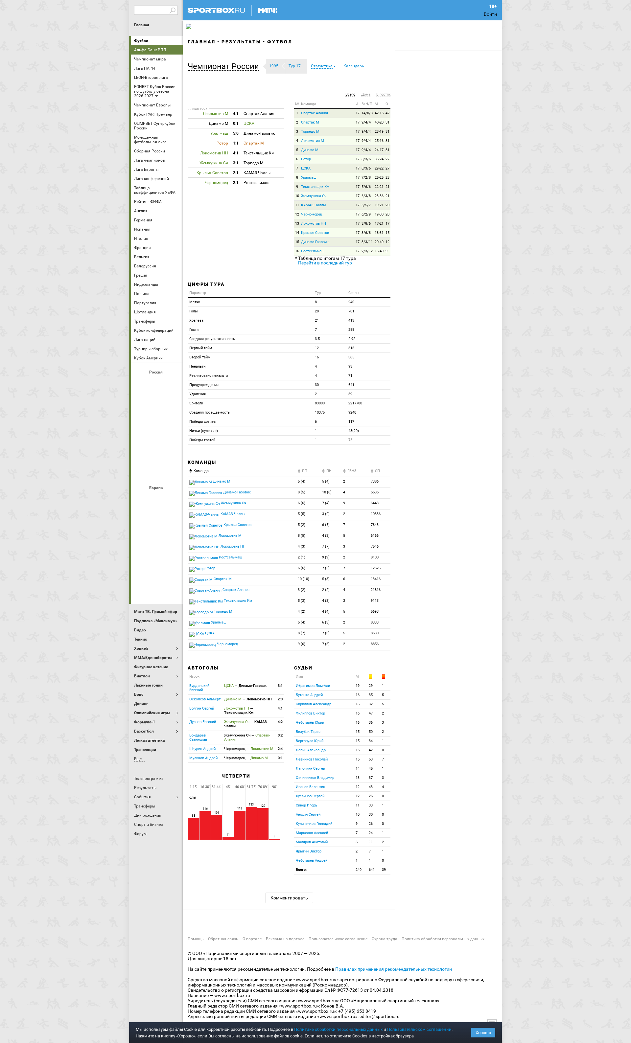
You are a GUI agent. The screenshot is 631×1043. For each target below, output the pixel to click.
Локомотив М (312, 141)
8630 (375, 633)
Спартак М (310, 122)
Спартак (157, 454)
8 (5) (301, 492)
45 (371, 768)
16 (297, 251)
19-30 (379, 214)
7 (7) (326, 546)
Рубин (141, 454)
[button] (225, 66)
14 (297, 233)
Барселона (141, 517)
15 (387, 233)
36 (371, 722)
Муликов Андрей (203, 758)
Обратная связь (223, 939)
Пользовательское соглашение (338, 939)
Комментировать (289, 897)
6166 (375, 535)
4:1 (280, 708)
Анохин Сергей (308, 814)
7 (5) (326, 568)
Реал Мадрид (141, 570)
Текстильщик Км (315, 187)
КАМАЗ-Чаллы (313, 205)
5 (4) (301, 481)
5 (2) (301, 525)
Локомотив (172, 419)
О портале (252, 939)
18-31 (379, 233)
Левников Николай (312, 759)
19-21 (379, 205)
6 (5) (326, 525)
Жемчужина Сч (313, 196)
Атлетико (157, 499)
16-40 (379, 251)
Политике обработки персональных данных (338, 1029)
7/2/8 (366, 177)
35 (371, 695)
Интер (172, 517)
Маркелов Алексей (312, 833)
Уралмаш (308, 177)
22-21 (379, 187)
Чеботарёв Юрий (310, 722)
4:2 (280, 722)
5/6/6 (366, 187)
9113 (375, 601)
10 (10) (303, 579)
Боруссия (157, 517)
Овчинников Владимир (315, 778)
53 (371, 759)
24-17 (379, 150)
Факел (172, 454)
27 (387, 159)
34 (371, 741)
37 (371, 778)
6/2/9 (366, 214)
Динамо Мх (141, 401)
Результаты (241, 41)
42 (387, 113)
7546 (375, 546)
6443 (375, 503)
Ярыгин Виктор (308, 851)
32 (371, 704)
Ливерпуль (141, 534)
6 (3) (326, 622)
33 (371, 805)
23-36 (379, 196)
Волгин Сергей (201, 708)
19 (358, 686)
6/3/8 (366, 196)
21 (387, 187)
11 (297, 205)
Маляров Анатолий (312, 842)
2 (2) (326, 590)
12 (297, 214)
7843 (375, 525)
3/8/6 (366, 223)
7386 (375, 481)
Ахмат (157, 383)
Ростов (157, 436)
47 (371, 713)
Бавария (172, 499)
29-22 (379, 168)
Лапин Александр (311, 750)
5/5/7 (366, 205)
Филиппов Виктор (310, 713)
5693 (375, 611)
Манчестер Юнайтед (172, 534)
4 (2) (301, 611)
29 (371, 686)
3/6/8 (366, 233)
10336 (376, 514)
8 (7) (301, 633)
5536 (375, 492)
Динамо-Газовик (315, 242)
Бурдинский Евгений (199, 688)
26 (371, 796)
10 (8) (327, 492)
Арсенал (141, 499)
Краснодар (141, 419)
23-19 (379, 131)
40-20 (379, 122)
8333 (375, 622)
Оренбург (141, 436)
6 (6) (301, 503)
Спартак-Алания (314, 113)
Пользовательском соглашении (419, 1029)
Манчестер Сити (157, 534)
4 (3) (326, 535)
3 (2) (326, 514)
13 (297, 223)
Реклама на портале (285, 939)
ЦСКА (157, 472)
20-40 (379, 242)
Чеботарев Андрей (311, 860)
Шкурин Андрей (202, 749)
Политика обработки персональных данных (443, 939)
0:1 (280, 758)
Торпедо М (310, 131)
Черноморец (311, 214)
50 (371, 732)
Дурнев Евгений (202, 722)
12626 (376, 568)
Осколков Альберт (205, 699)
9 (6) (301, 644)
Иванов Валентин (310, 787)
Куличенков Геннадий (314, 824)
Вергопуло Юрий (309, 741)
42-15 (379, 113)
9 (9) (326, 557)
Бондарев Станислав (198, 737)
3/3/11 (367, 242)
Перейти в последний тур (325, 262)
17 (358, 113)
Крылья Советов (157, 419)
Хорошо (483, 1032)
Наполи (157, 552)
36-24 (379, 159)
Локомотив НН (313, 223)
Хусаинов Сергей (310, 796)
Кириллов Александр (313, 704)
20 (387, 205)
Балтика (172, 383)
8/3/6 (366, 159)
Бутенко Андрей (309, 695)
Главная (141, 25)
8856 (375, 644)
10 (297, 196)
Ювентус (157, 587)
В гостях (383, 94)
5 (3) (326, 579)
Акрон (141, 383)
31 (387, 122)
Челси (172, 570)
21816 (376, 590)
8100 (375, 557)
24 (371, 833)
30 (371, 814)
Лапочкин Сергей (310, 768)
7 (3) (326, 633)
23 (387, 177)
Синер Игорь (306, 805)
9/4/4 (366, 122)
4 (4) (326, 611)
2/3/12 (367, 251)
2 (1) (301, 557)
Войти (490, 14)
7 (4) (326, 503)
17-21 (379, 223)
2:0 (280, 699)
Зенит (172, 401)
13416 (376, 579)
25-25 (379, 177)
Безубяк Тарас (308, 732)
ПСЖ (172, 552)
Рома (157, 570)
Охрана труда (384, 939)
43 (371, 787)
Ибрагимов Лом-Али (313, 686)
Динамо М (157, 401)
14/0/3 (367, 113)
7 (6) (326, 644)
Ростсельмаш (312, 251)
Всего (350, 94)
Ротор (306, 159)
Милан (141, 552)
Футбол (141, 40)
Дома (365, 94)
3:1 (280, 686)
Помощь (196, 939)
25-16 (379, 141)
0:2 (280, 735)
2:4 (280, 749)
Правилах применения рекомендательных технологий (393, 969)
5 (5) (301, 514)
